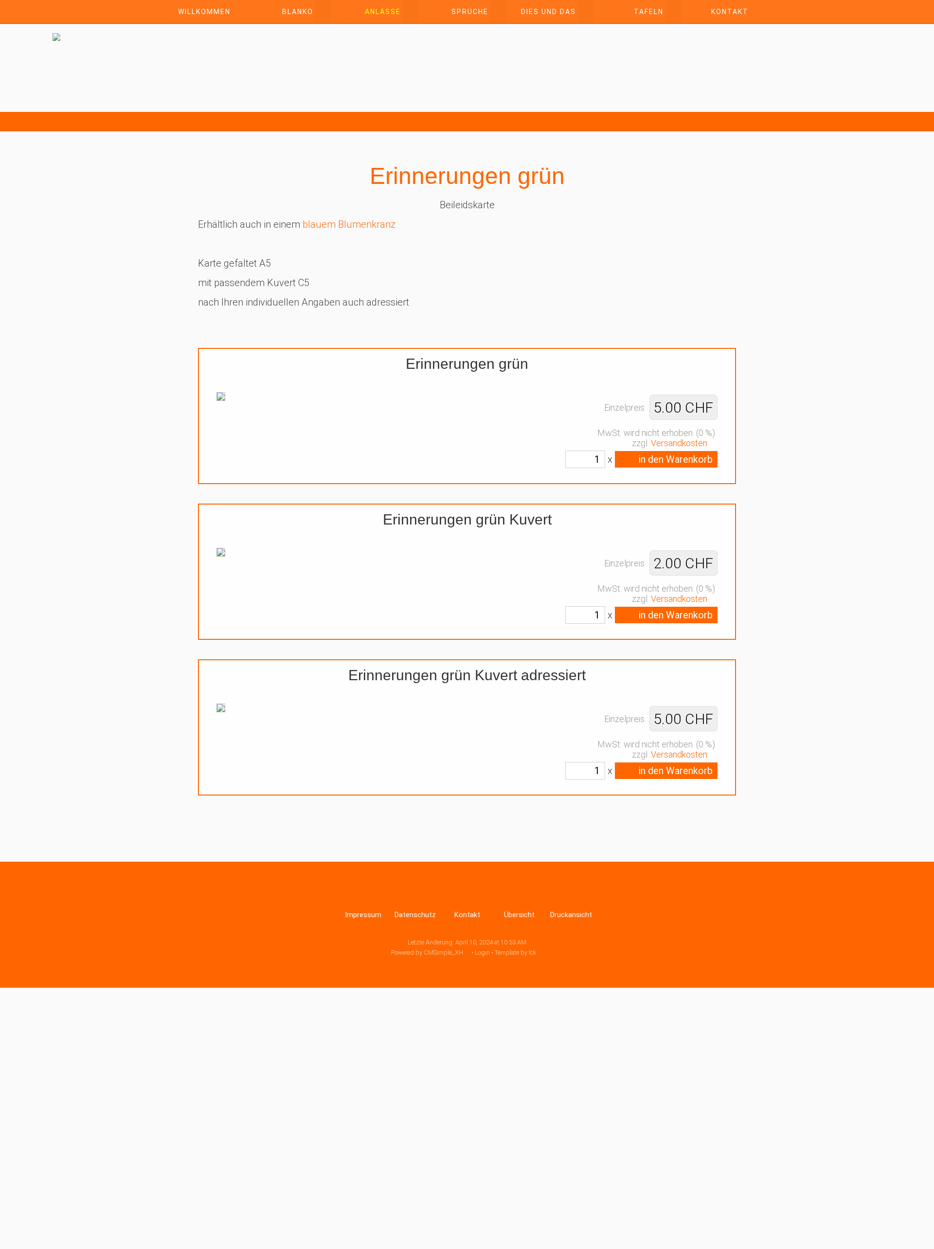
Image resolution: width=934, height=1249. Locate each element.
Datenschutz (415, 915)
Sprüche (469, 12)
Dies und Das (548, 12)
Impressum (363, 915)
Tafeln (649, 12)
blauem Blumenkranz (349, 224)
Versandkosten (679, 443)
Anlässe (383, 12)
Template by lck (515, 952)
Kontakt (730, 12)
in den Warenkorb (674, 459)
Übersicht (519, 915)
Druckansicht (571, 915)
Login (482, 952)
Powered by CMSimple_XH (427, 952)
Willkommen (204, 12)
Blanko (297, 12)
